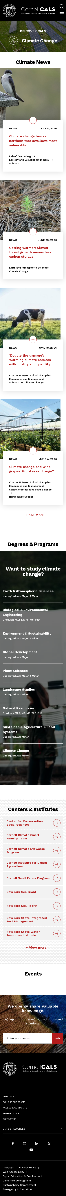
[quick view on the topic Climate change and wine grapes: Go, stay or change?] (33, 450)
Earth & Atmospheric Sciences (28, 591)
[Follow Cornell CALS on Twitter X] (49, 1143)
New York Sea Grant (21, 892)
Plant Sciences (15, 671)
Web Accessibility (13, 1171)
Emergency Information (17, 1189)
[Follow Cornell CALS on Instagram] (24, 1143)
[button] (62, 14)
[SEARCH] (62, 6)
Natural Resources (18, 708)
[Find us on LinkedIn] (36, 1143)
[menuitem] (62, 7)
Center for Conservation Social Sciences (24, 822)
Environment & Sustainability (27, 633)
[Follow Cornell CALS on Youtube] (31, 1149)
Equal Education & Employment (22, 1176)
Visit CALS (8, 1096)
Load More (35, 515)
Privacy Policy (27, 1167)
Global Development (20, 652)
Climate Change (16, 750)
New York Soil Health (22, 905)
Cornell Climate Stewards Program (25, 850)
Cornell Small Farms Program (28, 878)
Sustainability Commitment (19, 1184)
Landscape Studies (19, 689)
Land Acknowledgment (17, 1180)
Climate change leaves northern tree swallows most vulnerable (33, 140)
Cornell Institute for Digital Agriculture (26, 864)
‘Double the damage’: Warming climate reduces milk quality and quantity (30, 359)
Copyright (8, 1167)
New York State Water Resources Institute (23, 933)
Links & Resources (14, 1129)
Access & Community (15, 1107)
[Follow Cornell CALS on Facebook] (13, 1143)
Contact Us (9, 1119)
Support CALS (11, 1113)
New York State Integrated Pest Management (26, 919)
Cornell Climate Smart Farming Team (22, 836)
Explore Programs (14, 1102)
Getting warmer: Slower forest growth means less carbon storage (30, 252)
